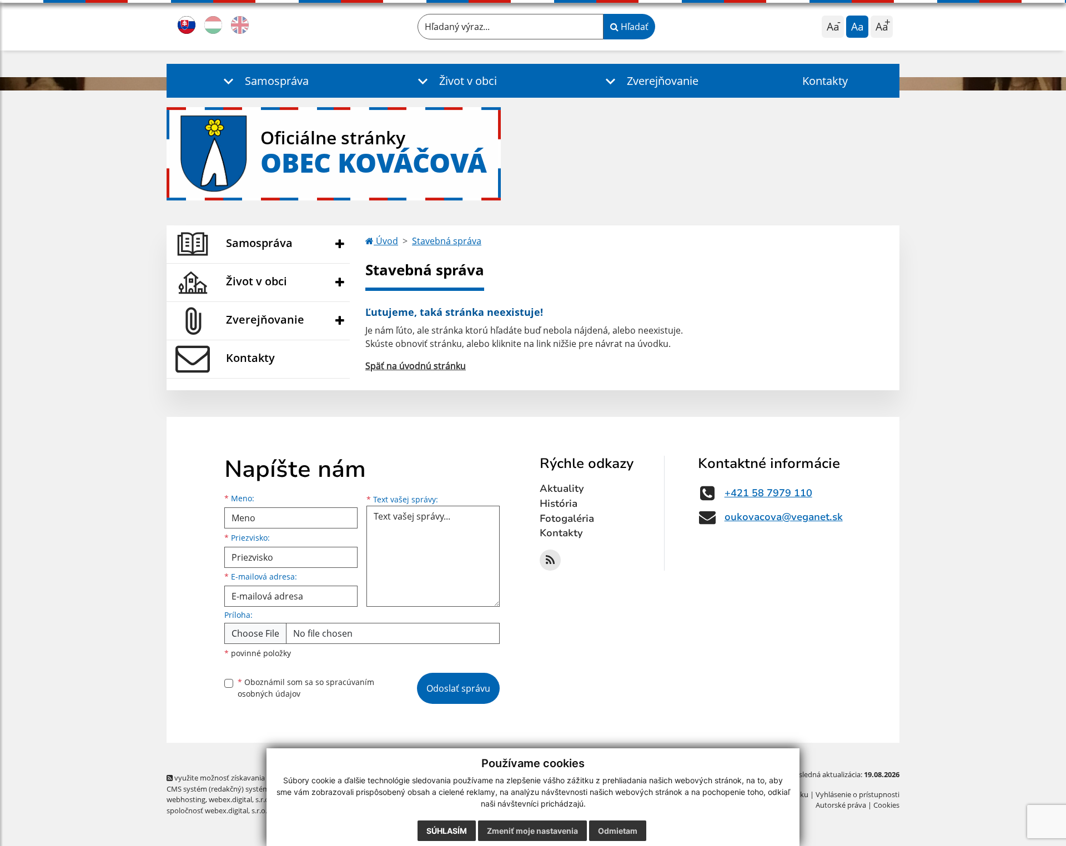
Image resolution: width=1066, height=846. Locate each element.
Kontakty (825, 80)
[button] (264, 81)
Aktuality (562, 488)
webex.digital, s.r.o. (240, 799)
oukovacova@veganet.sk (784, 516)
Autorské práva (841, 805)
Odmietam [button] (617, 830)
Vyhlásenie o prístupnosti (857, 794)
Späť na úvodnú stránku (415, 366)
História (558, 503)
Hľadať (633, 27)
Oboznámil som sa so (306, 688)
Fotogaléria (567, 518)
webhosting (186, 799)
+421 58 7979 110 (768, 493)
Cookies (886, 805)
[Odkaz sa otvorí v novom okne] (550, 560)
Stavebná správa (446, 241)
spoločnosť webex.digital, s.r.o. (217, 810)
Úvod (386, 241)
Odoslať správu (458, 688)
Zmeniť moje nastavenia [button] (532, 830)
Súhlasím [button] (446, 830)
